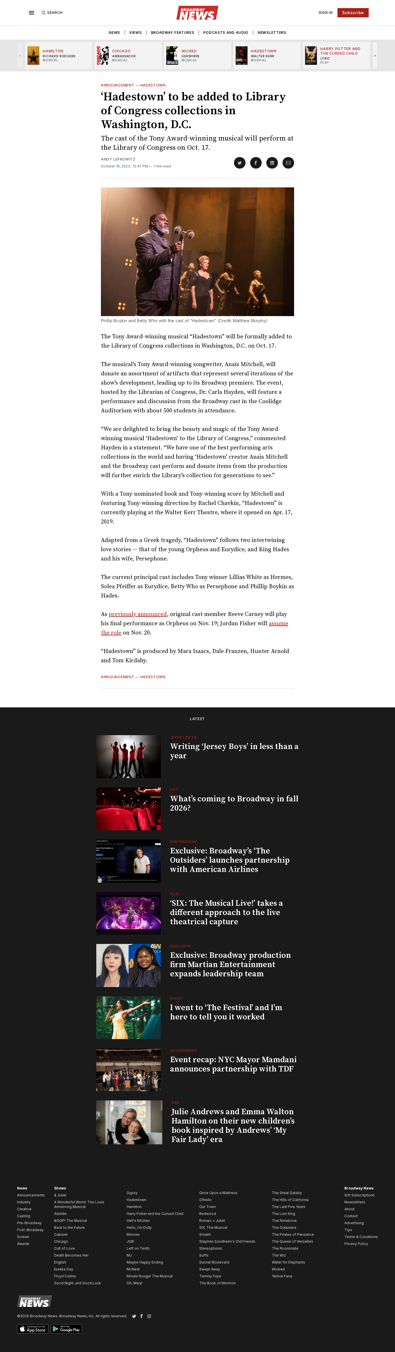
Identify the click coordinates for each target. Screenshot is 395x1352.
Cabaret (61, 1234)
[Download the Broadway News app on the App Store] (32, 1328)
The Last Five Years (288, 1207)
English (60, 1262)
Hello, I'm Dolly (139, 1227)
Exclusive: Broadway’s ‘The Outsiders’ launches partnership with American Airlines (230, 860)
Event (176, 998)
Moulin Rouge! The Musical (150, 1276)
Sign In (326, 12)
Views (135, 32)
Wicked (278, 1269)
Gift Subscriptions (359, 1195)
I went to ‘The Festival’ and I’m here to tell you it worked (226, 1012)
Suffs (203, 1255)
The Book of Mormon (217, 1283)
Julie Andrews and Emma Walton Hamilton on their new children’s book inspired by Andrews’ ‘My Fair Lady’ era (233, 1126)
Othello (205, 1200)
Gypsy (132, 1193)
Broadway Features (172, 32)
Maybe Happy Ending (145, 1262)
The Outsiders (284, 1227)
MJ (129, 1255)
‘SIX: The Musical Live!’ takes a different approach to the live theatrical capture (226, 912)
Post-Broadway (30, 1230)
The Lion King (283, 1213)
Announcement (117, 85)
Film (174, 894)
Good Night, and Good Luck (77, 1283)
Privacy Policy (356, 1244)
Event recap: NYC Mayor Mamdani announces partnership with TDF (233, 1064)
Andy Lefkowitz (118, 159)
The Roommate (285, 1248)
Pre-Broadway (29, 1223)
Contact (351, 1216)
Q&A (175, 1102)
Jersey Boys (183, 737)
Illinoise (133, 1234)
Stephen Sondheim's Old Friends (227, 1241)
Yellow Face (282, 1276)
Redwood (207, 1213)
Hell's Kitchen (138, 1220)
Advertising (354, 1223)
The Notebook (284, 1220)
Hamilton (134, 1207)
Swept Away (209, 1269)
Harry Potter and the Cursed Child (155, 1213)
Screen (23, 1237)
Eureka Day (63, 1269)
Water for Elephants (288, 1262)
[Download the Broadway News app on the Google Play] (66, 1328)
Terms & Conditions (361, 1237)
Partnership (183, 842)
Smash (205, 1234)
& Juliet (60, 1195)
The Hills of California (290, 1200)
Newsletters (272, 32)
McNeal (133, 1269)
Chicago (61, 1241)
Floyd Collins (65, 1276)
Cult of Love (64, 1248)
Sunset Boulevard (214, 1262)
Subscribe (353, 12)
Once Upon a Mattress (218, 1193)
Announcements (31, 1195)
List (174, 789)
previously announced (138, 614)
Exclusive (180, 946)
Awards (23, 1244)
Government (184, 1050)
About (349, 1209)
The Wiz (279, 1255)
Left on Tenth (138, 1248)
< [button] (20, 55)
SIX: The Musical (213, 1227)
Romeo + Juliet (212, 1220)
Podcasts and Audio (225, 32)
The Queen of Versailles (292, 1241)
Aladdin (60, 1213)
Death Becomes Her (71, 1255)
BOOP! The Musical (70, 1220)
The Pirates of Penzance (293, 1234)
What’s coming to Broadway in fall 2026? (234, 803)
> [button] (375, 55)
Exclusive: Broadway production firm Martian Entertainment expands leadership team (230, 964)
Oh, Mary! (135, 1283)
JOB (130, 1241)
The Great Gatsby (287, 1193)
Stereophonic (210, 1248)
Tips (348, 1230)
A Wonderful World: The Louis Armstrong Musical (79, 1204)
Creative (24, 1209)
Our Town (207, 1207)
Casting (23, 1216)
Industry (24, 1202)
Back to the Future (69, 1227)
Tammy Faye (210, 1276)
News (114, 32)
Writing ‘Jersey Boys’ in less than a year (234, 751)
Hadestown (153, 85)
